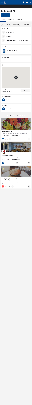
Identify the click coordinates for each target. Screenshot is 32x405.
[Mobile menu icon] (2, 2)
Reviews (19, 19)
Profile (3, 19)
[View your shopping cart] (27, 2)
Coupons (10, 19)
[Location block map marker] (16, 77)
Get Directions (26, 90)
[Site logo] (5, 2)
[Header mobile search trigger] (30, 2)
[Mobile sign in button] (23, 2)
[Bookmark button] (29, 139)
